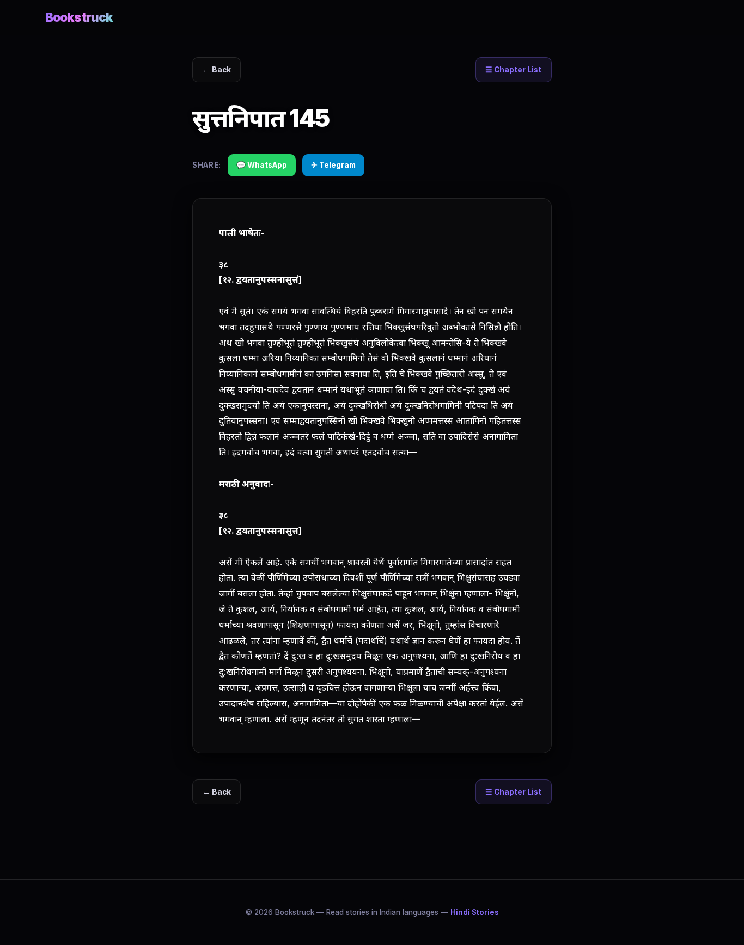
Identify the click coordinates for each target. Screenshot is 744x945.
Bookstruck (79, 17)
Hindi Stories (474, 912)
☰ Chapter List (513, 69)
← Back (217, 69)
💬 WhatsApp (261, 165)
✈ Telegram (333, 165)
